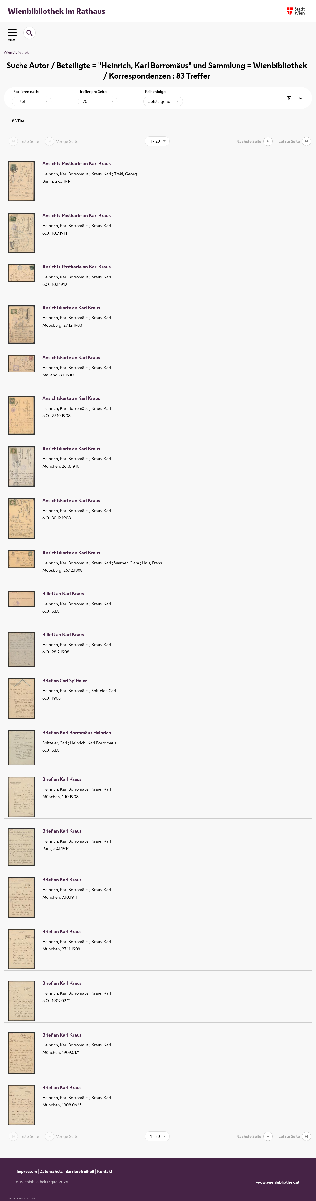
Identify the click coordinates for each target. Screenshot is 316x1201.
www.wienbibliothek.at (277, 1182)
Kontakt (104, 1171)
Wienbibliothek (16, 52)
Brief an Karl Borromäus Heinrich (76, 733)
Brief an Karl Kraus (61, 779)
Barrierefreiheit (79, 1171)
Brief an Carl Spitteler (64, 681)
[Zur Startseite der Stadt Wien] (296, 11)
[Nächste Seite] (268, 141)
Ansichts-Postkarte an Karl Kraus (76, 163)
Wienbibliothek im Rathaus (56, 11)
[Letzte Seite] (306, 141)
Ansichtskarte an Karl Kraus (71, 308)
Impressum (27, 1171)
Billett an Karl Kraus (63, 593)
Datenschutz (51, 1171)
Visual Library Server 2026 (22, 1198)
